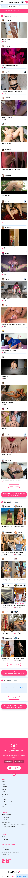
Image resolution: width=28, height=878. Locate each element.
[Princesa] (15, 532)
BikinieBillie (8, 98)
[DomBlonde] (3, 460)
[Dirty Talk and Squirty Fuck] (14, 341)
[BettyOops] (3, 46)
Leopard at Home (19, 526)
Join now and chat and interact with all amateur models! (14, 706)
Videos (4, 789)
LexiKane (7, 305)
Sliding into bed (6, 579)
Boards (4, 791)
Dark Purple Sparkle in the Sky (7, 526)
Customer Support (7, 837)
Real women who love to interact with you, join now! (14, 494)
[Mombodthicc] (3, 612)
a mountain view (6, 143)
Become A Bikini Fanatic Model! (10, 852)
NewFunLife (20, 585)
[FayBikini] (3, 72)
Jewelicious (8, 383)
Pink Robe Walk (6, 299)
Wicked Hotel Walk (7, 39)
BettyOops (8, 46)
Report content (6, 829)
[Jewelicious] (3, 383)
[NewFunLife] (15, 585)
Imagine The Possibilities (7, 632)
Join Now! (14, 768)
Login (17, 10)
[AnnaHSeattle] (15, 559)
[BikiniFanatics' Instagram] (3, 861)
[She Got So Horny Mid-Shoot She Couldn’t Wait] (14, 315)
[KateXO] (3, 331)
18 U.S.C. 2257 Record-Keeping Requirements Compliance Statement (14, 825)
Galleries (4, 786)
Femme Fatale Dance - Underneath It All (13, 91)
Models (4, 784)
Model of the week (7, 802)
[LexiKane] (3, 305)
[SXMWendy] (3, 20)
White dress (5, 376)
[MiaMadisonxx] (3, 227)
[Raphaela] (3, 124)
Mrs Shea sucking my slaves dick (11, 169)
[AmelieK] (3, 253)
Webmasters (5, 854)
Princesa (19, 532)
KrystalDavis (20, 603)
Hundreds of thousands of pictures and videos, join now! (14, 673)
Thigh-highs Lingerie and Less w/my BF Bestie (20, 605)
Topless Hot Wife (18, 552)
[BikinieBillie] (3, 98)
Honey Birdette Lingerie (8, 402)
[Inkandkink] (3, 149)
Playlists (4, 799)
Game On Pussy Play (7, 117)
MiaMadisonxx (8, 227)
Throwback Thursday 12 (20, 658)
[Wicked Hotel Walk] (14, 30)
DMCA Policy (5, 819)
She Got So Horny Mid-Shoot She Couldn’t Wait (14, 324)
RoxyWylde (7, 506)
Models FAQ (5, 839)
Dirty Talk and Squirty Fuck (9, 350)
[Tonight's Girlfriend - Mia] (14, 237)
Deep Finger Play (6, 454)
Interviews (4, 804)
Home (3, 781)
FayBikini (7, 72)
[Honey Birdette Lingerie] (14, 393)
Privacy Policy (5, 817)
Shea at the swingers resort (7, 605)
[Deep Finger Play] (14, 445)
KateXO (7, 331)
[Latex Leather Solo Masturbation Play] (14, 470)
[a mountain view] (14, 134)
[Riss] (15, 612)
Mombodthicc (8, 612)
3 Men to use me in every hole (10, 65)
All (2, 6)
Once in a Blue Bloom (20, 579)
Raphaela (7, 124)
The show (4, 273)
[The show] (14, 263)
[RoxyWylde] (3, 506)
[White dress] (14, 367)
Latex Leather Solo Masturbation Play (12, 480)
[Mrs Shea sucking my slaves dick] (14, 160)
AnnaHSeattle (21, 559)
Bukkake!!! (4, 428)
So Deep (4, 221)
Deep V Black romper (7, 552)
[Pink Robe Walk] (14, 289)
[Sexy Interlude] (14, 185)
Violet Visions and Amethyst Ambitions (7, 658)
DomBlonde (8, 460)
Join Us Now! (3, 11)
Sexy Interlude (6, 195)
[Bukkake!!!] (14, 419)
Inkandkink (8, 149)
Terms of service (6, 814)
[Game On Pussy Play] (14, 108)
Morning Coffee (18, 632)
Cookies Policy (6, 822)
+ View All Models (14, 698)
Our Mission (5, 794)
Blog (3, 797)
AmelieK (7, 253)
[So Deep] (14, 211)
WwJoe (7, 357)
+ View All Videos (14, 486)
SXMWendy (8, 20)
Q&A (3, 807)
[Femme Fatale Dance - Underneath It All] (14, 82)
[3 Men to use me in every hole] (14, 56)
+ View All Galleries (13, 664)
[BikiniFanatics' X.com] (7, 861)
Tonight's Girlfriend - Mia (8, 247)
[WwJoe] (3, 357)
